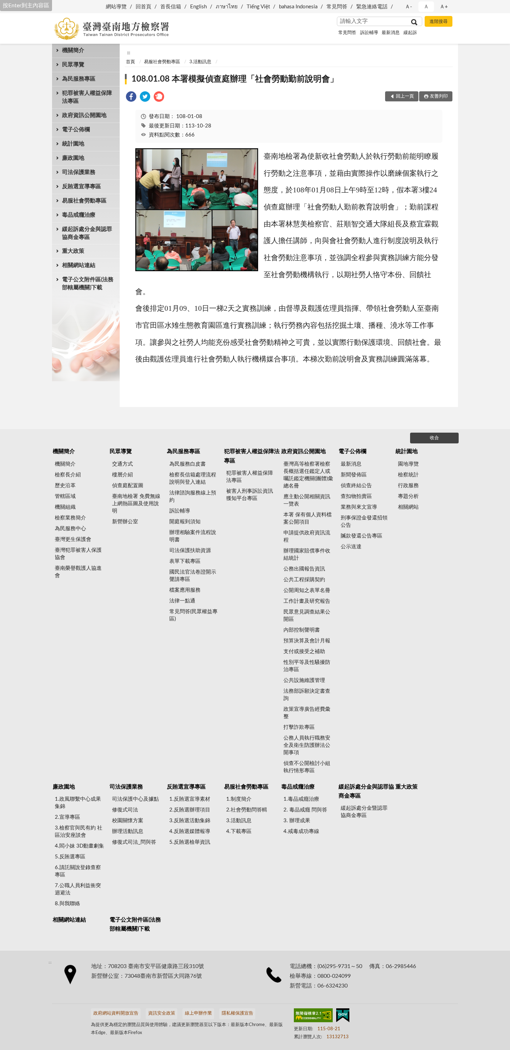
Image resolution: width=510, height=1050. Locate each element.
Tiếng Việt (258, 6)
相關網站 (408, 507)
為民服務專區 (78, 79)
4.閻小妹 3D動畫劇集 (79, 846)
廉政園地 (73, 158)
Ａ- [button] (408, 6)
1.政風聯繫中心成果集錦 (78, 803)
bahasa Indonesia (298, 6)
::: (128, 53)
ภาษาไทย (227, 6)
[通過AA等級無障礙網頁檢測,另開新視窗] (313, 1016)
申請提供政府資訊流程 (306, 536)
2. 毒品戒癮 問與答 (305, 809)
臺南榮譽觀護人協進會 (78, 572)
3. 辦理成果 (296, 820)
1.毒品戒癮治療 (301, 799)
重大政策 (73, 251)
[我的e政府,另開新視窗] (342, 1016)
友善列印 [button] (439, 96)
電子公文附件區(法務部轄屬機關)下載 (87, 283)
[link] (131, 97)
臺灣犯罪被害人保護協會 (78, 554)
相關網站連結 (78, 265)
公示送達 (351, 546)
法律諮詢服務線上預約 (192, 496)
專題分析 (408, 496)
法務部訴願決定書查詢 (306, 695)
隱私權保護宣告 (237, 1013)
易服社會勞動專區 (84, 200)
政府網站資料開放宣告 (115, 1013)
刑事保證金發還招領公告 (364, 521)
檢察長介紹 (68, 474)
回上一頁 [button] (405, 96)
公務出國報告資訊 (304, 569)
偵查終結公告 (356, 485)
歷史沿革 (65, 485)
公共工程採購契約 (304, 579)
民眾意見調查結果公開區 (306, 615)
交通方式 (122, 464)
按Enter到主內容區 (26, 5)
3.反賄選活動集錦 (189, 820)
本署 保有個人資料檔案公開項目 (307, 518)
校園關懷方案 (127, 820)
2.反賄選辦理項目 (189, 809)
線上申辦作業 (198, 1013)
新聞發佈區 (354, 474)
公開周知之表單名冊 (306, 590)
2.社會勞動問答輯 (246, 809)
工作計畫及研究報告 (306, 601)
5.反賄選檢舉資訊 (189, 842)
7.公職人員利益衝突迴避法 (78, 889)
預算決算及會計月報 (306, 640)
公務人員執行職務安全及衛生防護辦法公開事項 (306, 745)
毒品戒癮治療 (78, 215)
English (198, 6)
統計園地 (73, 144)
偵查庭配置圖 (127, 485)
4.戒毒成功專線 (301, 831)
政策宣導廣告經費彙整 (306, 713)
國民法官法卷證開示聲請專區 (192, 575)
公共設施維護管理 (304, 680)
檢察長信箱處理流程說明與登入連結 (192, 478)
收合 (434, 438)
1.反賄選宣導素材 (189, 799)
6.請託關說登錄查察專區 (78, 871)
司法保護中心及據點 (135, 799)
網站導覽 (116, 6)
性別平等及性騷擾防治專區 (306, 666)
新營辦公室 (125, 521)
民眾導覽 (73, 64)
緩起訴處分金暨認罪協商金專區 (364, 812)
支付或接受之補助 (304, 651)
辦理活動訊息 (127, 831)
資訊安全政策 (161, 1013)
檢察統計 (408, 474)
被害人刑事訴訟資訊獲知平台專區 (249, 495)
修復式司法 (125, 809)
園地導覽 (408, 464)
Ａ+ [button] (444, 6)
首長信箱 (170, 6)
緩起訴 (410, 33)
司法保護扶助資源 (190, 550)
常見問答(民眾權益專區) (193, 615)
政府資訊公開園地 (84, 115)
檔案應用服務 (185, 590)
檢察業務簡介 (70, 517)
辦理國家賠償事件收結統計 (306, 554)
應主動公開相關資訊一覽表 (306, 500)
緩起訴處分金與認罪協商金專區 (87, 233)
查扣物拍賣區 (356, 496)
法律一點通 (182, 600)
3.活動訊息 (200, 62)
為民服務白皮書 (187, 464)
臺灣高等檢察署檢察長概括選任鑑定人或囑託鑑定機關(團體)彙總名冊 (308, 475)
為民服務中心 (70, 528)
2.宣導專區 (67, 817)
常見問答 (336, 6)
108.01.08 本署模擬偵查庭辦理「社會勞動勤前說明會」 (234, 79)
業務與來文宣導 (359, 507)
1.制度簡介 (239, 799)
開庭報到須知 (185, 521)
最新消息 (391, 33)
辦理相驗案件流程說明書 (192, 536)
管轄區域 (65, 496)
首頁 (130, 62)
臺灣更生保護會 (73, 539)
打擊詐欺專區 (299, 727)
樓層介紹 (122, 474)
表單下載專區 (185, 561)
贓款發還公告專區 (361, 536)
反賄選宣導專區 (81, 186)
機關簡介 (73, 50)
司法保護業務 (78, 172)
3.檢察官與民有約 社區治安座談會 (78, 831)
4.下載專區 (239, 831)
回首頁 (143, 6)
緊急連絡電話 (372, 6)
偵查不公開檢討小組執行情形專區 (306, 767)
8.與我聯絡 (67, 903)
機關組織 (65, 507)
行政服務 (408, 485)
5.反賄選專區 (70, 856)
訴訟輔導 (369, 33)
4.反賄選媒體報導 (189, 831)
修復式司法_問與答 (134, 842)
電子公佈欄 (76, 129)
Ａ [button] (426, 6)
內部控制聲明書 (301, 630)
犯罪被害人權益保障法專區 (87, 97)
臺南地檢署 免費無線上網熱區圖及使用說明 (136, 504)
